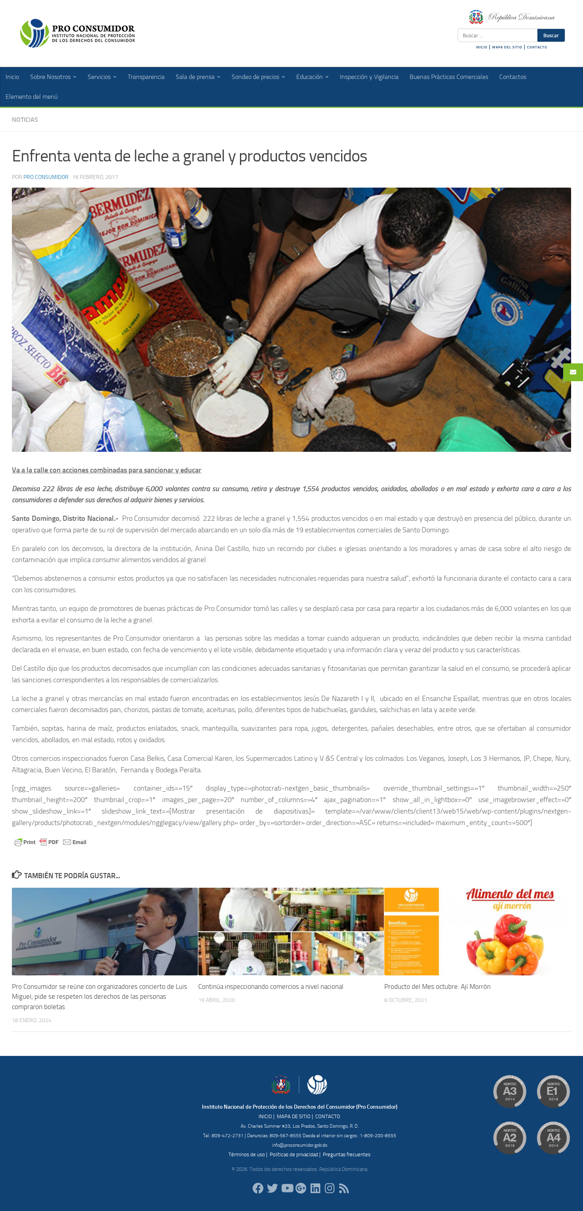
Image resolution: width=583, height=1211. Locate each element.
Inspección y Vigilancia (369, 77)
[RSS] (343, 1188)
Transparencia (146, 77)
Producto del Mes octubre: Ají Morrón (437, 986)
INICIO (481, 47)
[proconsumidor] (315, 1188)
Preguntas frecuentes (346, 1154)
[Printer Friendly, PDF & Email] (50, 842)
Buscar (551, 35)
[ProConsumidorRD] (258, 1188)
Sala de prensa (195, 77)
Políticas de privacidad (294, 1154)
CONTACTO (537, 47)
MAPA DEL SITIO (507, 47)
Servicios (99, 77)
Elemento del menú (32, 96)
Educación (309, 77)
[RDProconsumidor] (286, 1188)
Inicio (12, 77)
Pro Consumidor (46, 177)
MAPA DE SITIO (294, 1116)
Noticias (25, 119)
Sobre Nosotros (50, 77)
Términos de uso (246, 1154)
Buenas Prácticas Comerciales (449, 77)
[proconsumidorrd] (272, 1188)
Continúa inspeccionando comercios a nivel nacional (270, 986)
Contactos (512, 77)
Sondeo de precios (255, 77)
